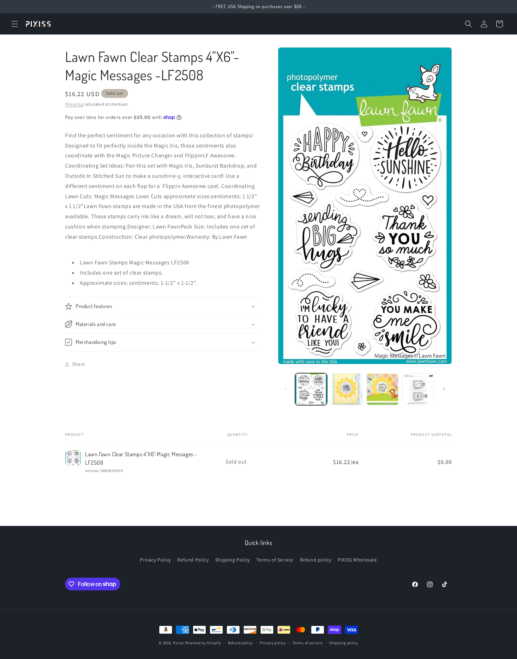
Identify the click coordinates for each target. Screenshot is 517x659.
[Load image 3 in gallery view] (382, 389)
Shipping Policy (232, 560)
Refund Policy (193, 560)
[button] (15, 24)
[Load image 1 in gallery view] (311, 389)
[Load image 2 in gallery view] (347, 389)
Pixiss (178, 642)
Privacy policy (273, 642)
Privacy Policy (155, 560)
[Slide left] (285, 389)
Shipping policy (343, 642)
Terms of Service (274, 560)
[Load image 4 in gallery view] (418, 389)
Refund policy (315, 560)
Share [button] (78, 364)
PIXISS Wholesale (357, 560)
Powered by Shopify (203, 642)
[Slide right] (444, 389)
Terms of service (307, 642)
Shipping (74, 104)
